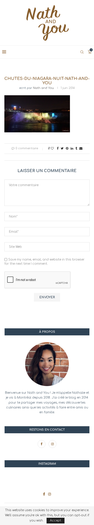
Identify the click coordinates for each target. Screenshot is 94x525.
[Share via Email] (80, 148)
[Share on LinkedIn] (72, 148)
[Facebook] (42, 444)
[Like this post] (52, 148)
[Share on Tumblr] (76, 148)
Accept (55, 520)
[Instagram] (52, 444)
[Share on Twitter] (62, 148)
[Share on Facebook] (58, 148)
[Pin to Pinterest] (67, 148)
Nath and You (43, 88)
